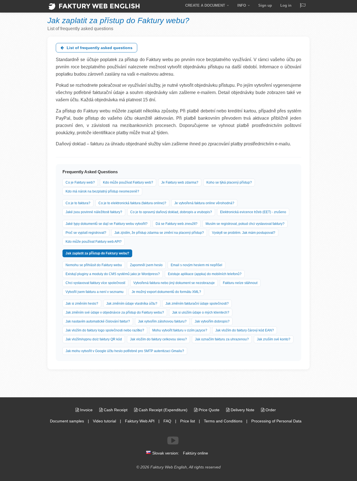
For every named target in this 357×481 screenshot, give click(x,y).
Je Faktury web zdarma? (179, 182)
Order (270, 410)
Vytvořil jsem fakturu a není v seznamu (95, 292)
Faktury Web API (140, 421)
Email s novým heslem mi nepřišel (196, 265)
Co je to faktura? (78, 203)
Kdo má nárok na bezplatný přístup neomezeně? (102, 191)
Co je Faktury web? (80, 182)
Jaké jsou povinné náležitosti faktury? (94, 212)
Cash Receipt (116, 410)
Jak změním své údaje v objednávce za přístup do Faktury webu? (115, 312)
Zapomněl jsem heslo (146, 265)
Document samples (67, 421)
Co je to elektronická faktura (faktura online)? (132, 203)
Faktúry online (195, 453)
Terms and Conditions (223, 421)
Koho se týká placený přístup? (229, 182)
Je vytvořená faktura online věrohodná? (204, 203)
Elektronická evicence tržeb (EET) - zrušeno (253, 212)
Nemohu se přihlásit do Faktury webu (94, 265)
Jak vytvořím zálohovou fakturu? (162, 321)
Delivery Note (242, 410)
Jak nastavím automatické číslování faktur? (98, 321)
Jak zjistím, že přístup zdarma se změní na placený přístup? (159, 233)
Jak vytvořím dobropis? (212, 321)
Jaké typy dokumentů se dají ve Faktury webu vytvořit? (107, 224)
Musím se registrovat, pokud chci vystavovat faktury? (245, 224)
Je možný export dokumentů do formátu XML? (166, 292)
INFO (242, 5)
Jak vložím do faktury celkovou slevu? (158, 339)
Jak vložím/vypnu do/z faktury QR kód (94, 339)
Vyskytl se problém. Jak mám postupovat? (243, 233)
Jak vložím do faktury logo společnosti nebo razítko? (105, 330)
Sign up (265, 5)
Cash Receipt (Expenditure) (163, 410)
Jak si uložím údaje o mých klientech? (200, 312)
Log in (285, 5)
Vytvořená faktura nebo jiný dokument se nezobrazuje (174, 283)
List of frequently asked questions (99, 47)
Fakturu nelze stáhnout (240, 283)
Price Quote (209, 410)
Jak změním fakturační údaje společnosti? (197, 304)
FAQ (167, 421)
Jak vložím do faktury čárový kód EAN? (244, 330)
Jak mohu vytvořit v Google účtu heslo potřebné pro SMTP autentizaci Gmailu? (125, 351)
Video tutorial (104, 421)
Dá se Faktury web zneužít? (176, 224)
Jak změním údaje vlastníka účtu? (131, 304)
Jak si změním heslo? (82, 304)
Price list (187, 421)
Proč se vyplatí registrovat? (86, 233)
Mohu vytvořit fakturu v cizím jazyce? (179, 330)
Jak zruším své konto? (273, 339)
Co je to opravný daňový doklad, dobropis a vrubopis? (171, 212)
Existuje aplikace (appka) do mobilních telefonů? (205, 274)
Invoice (86, 410)
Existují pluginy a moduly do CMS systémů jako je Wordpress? (113, 274)
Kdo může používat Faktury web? (128, 182)
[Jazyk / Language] (303, 6)
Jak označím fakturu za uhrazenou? (222, 339)
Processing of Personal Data (276, 421)
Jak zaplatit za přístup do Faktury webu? (97, 253)
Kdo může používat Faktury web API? (94, 242)
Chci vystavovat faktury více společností (95, 283)
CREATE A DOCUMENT (205, 5)
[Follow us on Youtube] (173, 440)
